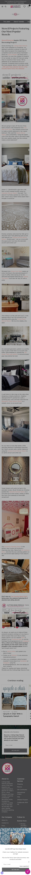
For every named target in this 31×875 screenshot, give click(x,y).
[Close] (30, 829)
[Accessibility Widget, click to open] (2, 873)
